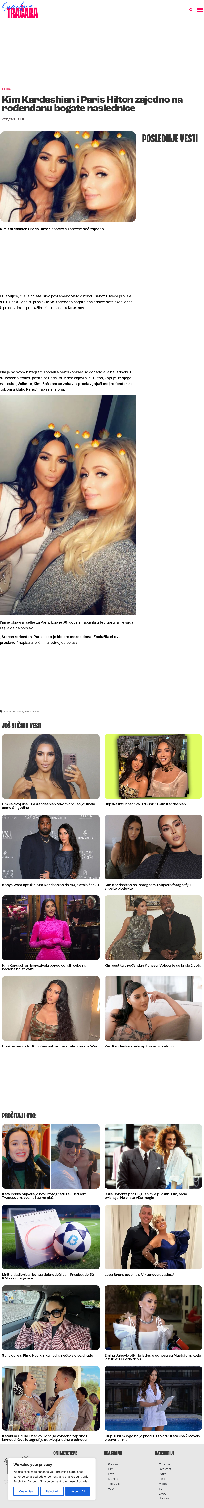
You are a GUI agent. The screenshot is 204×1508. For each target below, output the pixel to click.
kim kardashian (13, 711)
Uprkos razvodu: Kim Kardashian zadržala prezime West (50, 1046)
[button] (191, 10)
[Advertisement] (102, 55)
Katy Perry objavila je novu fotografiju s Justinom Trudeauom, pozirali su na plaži (44, 1196)
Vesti (111, 1488)
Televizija (114, 1484)
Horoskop (166, 1498)
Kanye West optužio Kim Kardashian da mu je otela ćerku (50, 885)
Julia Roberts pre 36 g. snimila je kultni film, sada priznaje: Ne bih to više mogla (146, 1196)
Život (162, 1493)
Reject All (52, 1491)
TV (160, 1488)
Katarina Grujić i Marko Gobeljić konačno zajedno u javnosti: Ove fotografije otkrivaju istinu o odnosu (45, 1438)
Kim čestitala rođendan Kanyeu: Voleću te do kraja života (153, 966)
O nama (164, 1464)
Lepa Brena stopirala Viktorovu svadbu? (139, 1275)
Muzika (113, 1479)
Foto (111, 1474)
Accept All (78, 1491)
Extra (163, 1474)
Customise (26, 1491)
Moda (163, 1484)
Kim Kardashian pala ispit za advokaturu (139, 1046)
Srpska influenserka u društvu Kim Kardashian (145, 804)
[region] (52, 1479)
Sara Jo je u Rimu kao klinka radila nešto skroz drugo (47, 1356)
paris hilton (31, 711)
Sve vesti (165, 1469)
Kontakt (114, 1464)
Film (111, 1469)
